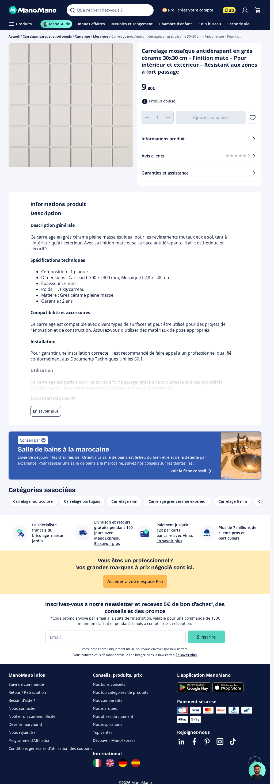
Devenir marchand (25, 724)
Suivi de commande (26, 684)
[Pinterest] (207, 741)
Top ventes (102, 732)
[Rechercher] (72, 10)
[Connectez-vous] (245, 10)
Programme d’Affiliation (30, 740)
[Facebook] (194, 741)
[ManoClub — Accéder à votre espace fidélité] (229, 10)
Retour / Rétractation (27, 692)
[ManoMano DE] (123, 763)
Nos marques (105, 708)
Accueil (14, 36)
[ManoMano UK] (110, 763)
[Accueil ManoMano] (33, 10)
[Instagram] (220, 741)
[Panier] (258, 10)
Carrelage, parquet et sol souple (47, 36)
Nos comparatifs (107, 700)
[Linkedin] (181, 741)
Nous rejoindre (22, 732)
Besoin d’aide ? (22, 700)
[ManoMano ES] (135, 763)
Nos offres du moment (113, 716)
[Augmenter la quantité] (168, 117)
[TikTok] (233, 741)
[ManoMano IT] (97, 763)
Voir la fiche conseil (188, 470)
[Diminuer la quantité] (147, 117)
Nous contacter (22, 708)
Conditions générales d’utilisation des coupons (50, 748)
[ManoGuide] (257, 770)
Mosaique (100, 36)
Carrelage (82, 36)
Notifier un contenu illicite (32, 716)
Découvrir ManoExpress (114, 740)
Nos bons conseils (109, 684)
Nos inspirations (107, 724)
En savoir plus (186, 654)
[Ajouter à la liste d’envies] (252, 117)
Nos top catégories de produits (120, 692)
